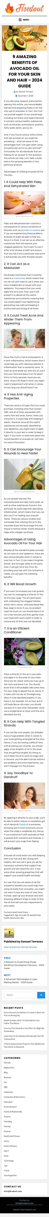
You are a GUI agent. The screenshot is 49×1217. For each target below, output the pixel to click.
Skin (22, 918)
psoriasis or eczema (30, 230)
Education (8, 1102)
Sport (6, 1151)
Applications (9, 1068)
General (7, 1131)
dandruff (33, 915)
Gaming (7, 1126)
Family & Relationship (13, 1112)
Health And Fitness (20, 912)
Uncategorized (10, 1175)
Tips (5, 1166)
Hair (39, 915)
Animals (7, 1063)
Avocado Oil (24, 915)
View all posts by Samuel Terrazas (20, 947)
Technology (9, 1161)
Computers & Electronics (14, 1097)
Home (6, 1141)
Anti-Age (14, 915)
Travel (6, 1171)
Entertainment (10, 1107)
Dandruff (23, 824)
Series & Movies (10, 1146)
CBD (5, 1087)
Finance (7, 1117)
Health (7, 918)
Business (7, 1077)
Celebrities (8, 1092)
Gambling (8, 1122)
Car (5, 1082)
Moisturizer (15, 918)
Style (6, 1156)
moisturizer (19, 278)
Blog (6, 1072)
